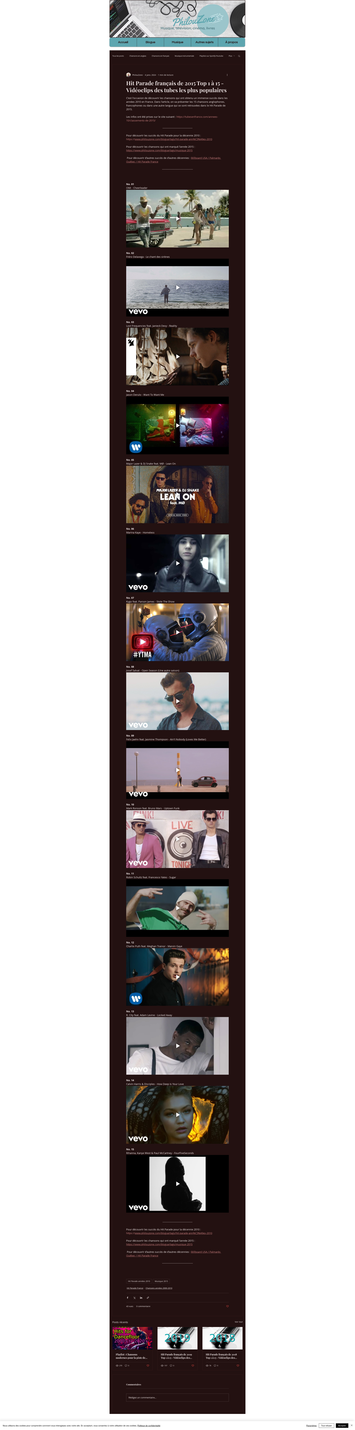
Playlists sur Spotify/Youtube (211, 56)
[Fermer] (351, 1425)
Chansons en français (160, 56)
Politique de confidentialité (148, 1425)
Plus (230, 56)
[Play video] (177, 218)
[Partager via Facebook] (127, 1297)
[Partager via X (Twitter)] (134, 1297)
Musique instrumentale (184, 56)
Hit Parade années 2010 (139, 1281)
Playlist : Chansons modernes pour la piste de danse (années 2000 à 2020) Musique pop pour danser (131, 1356)
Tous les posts (118, 56)
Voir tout (239, 1321)
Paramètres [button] (311, 1425)
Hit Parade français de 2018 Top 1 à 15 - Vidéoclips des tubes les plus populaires (221, 1356)
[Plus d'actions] (227, 75)
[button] (239, 56)
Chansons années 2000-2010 (159, 1288)
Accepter (342, 1425)
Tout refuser (326, 1425)
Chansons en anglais (137, 56)
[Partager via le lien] (148, 1297)
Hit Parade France (135, 1288)
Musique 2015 (161, 1281)
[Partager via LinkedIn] (141, 1297)
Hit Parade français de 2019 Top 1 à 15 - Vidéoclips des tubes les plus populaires (176, 1356)
